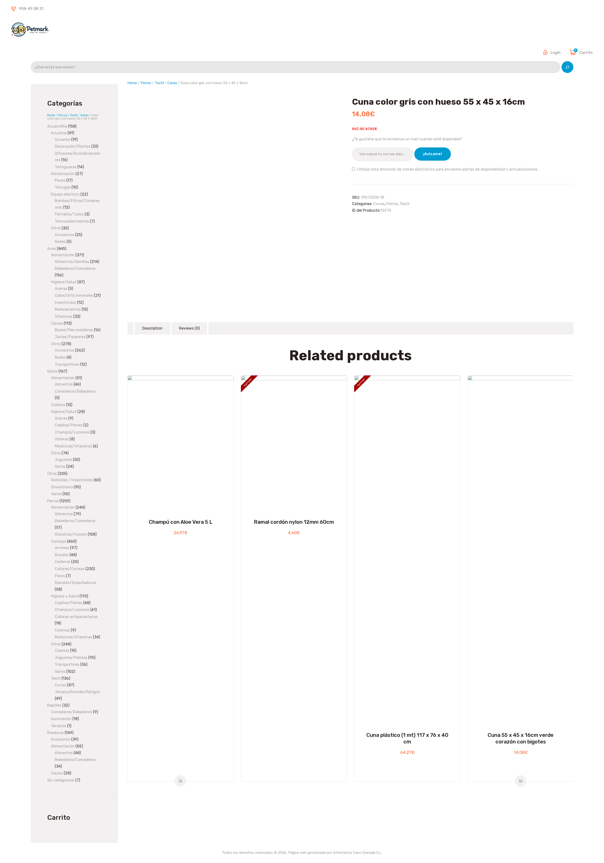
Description (152, 328)
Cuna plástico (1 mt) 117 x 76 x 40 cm (407, 738)
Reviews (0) (189, 328)
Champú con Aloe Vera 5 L (180, 522)
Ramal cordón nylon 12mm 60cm (294, 522)
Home (132, 83)
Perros (146, 83)
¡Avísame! (432, 154)
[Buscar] (567, 67)
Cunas (172, 83)
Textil (159, 83)
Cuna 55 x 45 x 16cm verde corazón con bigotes (521, 738)
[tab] (152, 328)
